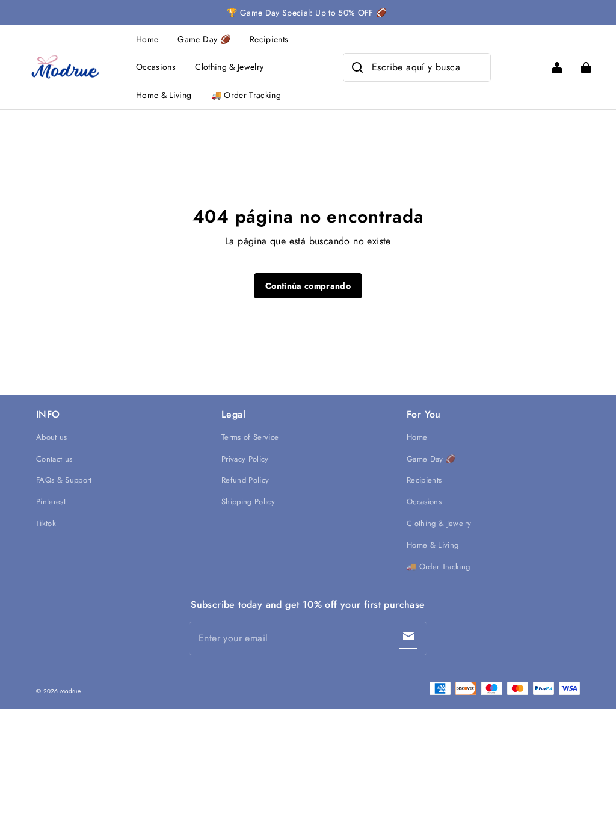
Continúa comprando (308, 286)
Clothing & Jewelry (229, 67)
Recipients (269, 39)
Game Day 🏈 (203, 39)
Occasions (156, 67)
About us (51, 437)
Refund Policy (245, 480)
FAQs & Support (64, 480)
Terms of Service (250, 437)
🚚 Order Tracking (246, 95)
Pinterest (51, 501)
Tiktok (46, 523)
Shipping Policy (248, 501)
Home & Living (164, 95)
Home (147, 39)
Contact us (54, 459)
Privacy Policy (245, 459)
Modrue (70, 691)
